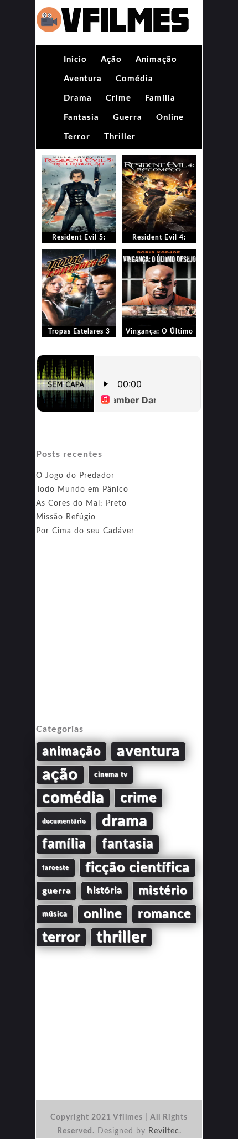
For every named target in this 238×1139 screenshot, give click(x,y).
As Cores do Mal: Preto (81, 503)
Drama (78, 98)
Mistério (163, 891)
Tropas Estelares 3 (79, 331)
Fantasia (81, 117)
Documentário (64, 821)
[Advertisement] (119, 643)
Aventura (83, 79)
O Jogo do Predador (75, 476)
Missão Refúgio (66, 517)
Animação (156, 59)
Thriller (120, 137)
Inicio (75, 59)
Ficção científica (137, 868)
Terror (77, 137)
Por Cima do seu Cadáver (85, 531)
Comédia (134, 79)
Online (170, 117)
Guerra (127, 117)
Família (160, 98)
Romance (164, 914)
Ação (111, 59)
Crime (118, 98)
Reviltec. (165, 1131)
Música (55, 914)
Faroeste (55, 868)
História (104, 890)
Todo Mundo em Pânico (82, 489)
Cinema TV (110, 774)
